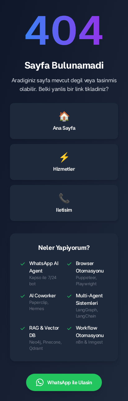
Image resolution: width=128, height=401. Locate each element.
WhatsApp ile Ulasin (69, 382)
